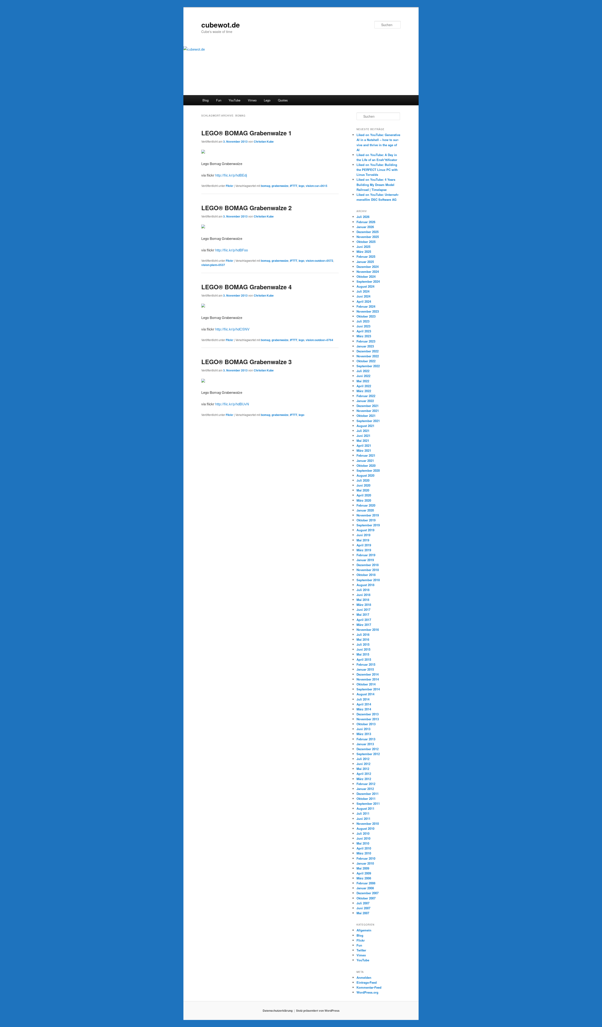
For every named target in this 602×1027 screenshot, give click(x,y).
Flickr (229, 186)
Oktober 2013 (366, 724)
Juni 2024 (363, 296)
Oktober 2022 (366, 361)
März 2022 (363, 391)
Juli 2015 (362, 644)
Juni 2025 (363, 246)
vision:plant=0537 (213, 265)
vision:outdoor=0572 (319, 260)
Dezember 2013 (367, 714)
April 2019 (363, 545)
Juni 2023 (363, 326)
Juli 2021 (362, 430)
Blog (205, 100)
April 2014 (363, 704)
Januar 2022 (365, 401)
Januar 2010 (365, 863)
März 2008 (363, 878)
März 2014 (363, 709)
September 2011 (368, 803)
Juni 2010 (363, 838)
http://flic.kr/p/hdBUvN (232, 403)
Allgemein (363, 930)
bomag (265, 186)
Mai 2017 (362, 614)
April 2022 (363, 386)
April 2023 (363, 331)
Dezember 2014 (367, 674)
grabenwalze (280, 186)
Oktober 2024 (366, 276)
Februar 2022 (365, 396)
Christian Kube (264, 141)
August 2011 (365, 808)
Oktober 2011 (366, 798)
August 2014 (365, 694)
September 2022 (368, 366)
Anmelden (363, 977)
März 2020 (363, 500)
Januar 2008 (365, 888)
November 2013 (367, 719)
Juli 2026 (362, 216)
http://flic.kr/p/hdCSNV (232, 328)
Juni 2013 (363, 729)
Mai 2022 (362, 381)
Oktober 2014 (366, 684)
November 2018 (367, 570)
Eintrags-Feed (366, 982)
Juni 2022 (363, 376)
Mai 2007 (362, 913)
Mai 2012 (362, 768)
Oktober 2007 (366, 898)
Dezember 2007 (367, 893)
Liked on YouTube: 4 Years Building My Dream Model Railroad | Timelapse (375, 184)
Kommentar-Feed (368, 987)
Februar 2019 (365, 555)
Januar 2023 (365, 346)
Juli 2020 (362, 480)
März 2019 (363, 550)
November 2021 (367, 410)
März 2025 (363, 251)
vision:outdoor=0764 (319, 340)
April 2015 (363, 659)
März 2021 (363, 450)
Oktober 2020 (366, 465)
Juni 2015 (363, 649)
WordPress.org (367, 992)
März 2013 (363, 734)
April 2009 (363, 873)
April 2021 (363, 445)
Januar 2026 (365, 227)
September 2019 (368, 525)
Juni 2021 (363, 435)
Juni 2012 (363, 763)
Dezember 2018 (367, 565)
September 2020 (368, 470)
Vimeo (252, 100)
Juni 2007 (363, 908)
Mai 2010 (362, 843)
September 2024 (368, 281)
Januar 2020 (365, 510)
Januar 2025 (365, 261)
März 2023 (363, 336)
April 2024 (363, 301)
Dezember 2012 (367, 749)
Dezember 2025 (367, 232)
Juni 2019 (363, 535)
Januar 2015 (365, 669)
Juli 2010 (362, 833)
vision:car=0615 (316, 186)
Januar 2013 (365, 744)
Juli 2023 (362, 321)
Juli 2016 (362, 634)
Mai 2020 (362, 490)
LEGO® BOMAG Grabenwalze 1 (246, 133)
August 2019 (365, 530)
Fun (218, 100)
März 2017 (363, 624)
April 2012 (363, 773)
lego (301, 186)
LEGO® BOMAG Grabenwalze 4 (246, 286)
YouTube (234, 100)
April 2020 (363, 495)
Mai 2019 (362, 540)
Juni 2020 (363, 485)
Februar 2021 (365, 455)
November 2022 (367, 356)
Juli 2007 (362, 903)
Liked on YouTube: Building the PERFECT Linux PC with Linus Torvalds (377, 169)
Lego (267, 100)
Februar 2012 (365, 783)
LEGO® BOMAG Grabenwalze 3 (246, 361)
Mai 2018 (362, 599)
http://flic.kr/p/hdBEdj (231, 175)
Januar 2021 (365, 460)
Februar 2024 (365, 306)
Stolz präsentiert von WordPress (318, 1010)
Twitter (361, 950)
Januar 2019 (365, 560)
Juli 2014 (362, 699)
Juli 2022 (362, 371)
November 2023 (367, 311)
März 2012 (363, 779)
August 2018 (365, 585)
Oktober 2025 (366, 241)
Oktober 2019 (366, 520)
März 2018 (363, 604)
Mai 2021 (362, 440)
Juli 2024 (362, 291)
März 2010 (363, 853)
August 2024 (365, 286)
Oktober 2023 (366, 316)
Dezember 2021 (367, 405)
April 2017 (363, 619)
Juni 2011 (363, 818)
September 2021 (368, 421)
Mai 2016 (362, 639)
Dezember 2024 (367, 266)
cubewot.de (220, 25)
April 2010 (363, 848)
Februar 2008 (365, 883)
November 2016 (367, 629)
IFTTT (293, 186)
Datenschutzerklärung (278, 1010)
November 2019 (367, 515)
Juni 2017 (363, 609)
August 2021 (365, 425)
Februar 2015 (365, 664)
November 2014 (367, 679)
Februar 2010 (365, 858)
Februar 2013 (365, 739)
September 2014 (368, 689)
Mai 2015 (362, 654)
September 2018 (368, 580)
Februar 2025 (365, 256)
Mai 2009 (362, 868)
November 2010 (367, 823)
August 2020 (365, 475)
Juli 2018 (362, 590)
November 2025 (367, 236)
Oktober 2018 (366, 574)
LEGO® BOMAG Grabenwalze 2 (246, 207)
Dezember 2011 (367, 793)
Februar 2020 (365, 505)
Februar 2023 (365, 341)
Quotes (283, 100)
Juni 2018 (363, 594)
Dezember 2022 (367, 351)
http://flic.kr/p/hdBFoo (231, 249)
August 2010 (365, 828)
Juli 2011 (362, 813)
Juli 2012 (362, 759)
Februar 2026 (365, 222)
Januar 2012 (365, 788)
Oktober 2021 (366, 415)
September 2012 (368, 754)
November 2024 (367, 271)
